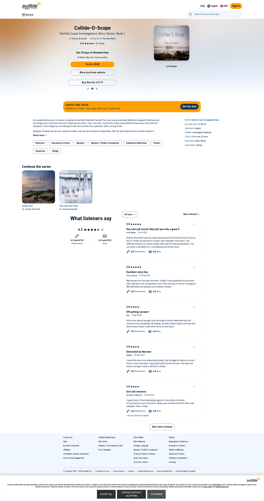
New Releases (139, 441)
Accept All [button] (106, 494)
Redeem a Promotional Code (110, 446)
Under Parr (27, 206)
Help (65, 441)
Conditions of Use (102, 471)
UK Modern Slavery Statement (76, 454)
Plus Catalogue (104, 450)
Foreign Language (141, 446)
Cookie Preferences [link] (145, 471)
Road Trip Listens (141, 458)
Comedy (172, 462)
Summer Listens (141, 462)
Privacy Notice (208, 487)
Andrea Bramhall (32, 209)
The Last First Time (68, 206)
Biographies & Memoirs (178, 441)
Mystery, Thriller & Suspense (146, 450)
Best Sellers (139, 437)
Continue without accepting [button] (131, 494)
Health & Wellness (176, 450)
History (172, 437)
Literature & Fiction (177, 454)
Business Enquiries (71, 446)
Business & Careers (177, 446)
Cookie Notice (216, 485)
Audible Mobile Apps (107, 437)
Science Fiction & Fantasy (144, 454)
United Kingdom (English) (186, 471)
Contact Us (67, 437)
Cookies (131, 471)
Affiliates (66, 450)
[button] (88, 89)
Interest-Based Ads (222, 487)
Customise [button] (156, 494)
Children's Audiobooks (178, 458)
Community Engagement (73, 458)
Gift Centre (102, 441)
